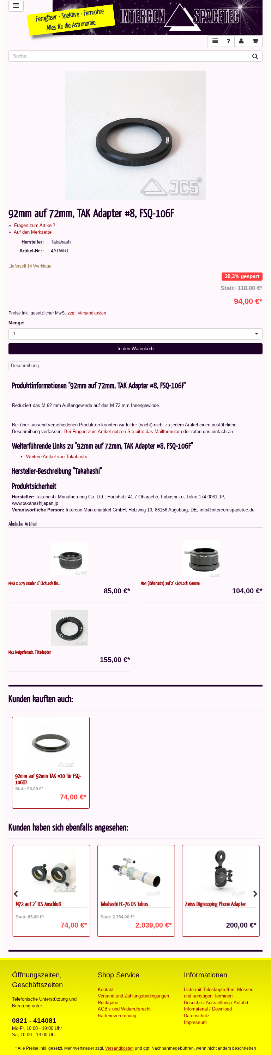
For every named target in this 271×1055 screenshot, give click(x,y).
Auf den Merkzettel (33, 232)
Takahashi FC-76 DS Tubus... (125, 903)
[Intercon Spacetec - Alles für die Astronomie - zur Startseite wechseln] (158, 17)
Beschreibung (25, 365)
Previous (15, 894)
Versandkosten (119, 1048)
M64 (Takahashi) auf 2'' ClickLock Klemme (170, 583)
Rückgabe (108, 1002)
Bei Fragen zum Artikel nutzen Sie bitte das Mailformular (122, 431)
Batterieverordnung (117, 1015)
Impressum (195, 1022)
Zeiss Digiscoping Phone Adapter (215, 903)
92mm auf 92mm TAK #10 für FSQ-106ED (48, 779)
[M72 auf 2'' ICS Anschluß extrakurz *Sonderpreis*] (51, 871)
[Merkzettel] (214, 41)
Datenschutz (197, 1015)
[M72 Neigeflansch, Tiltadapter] (69, 627)
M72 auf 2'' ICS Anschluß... (39, 903)
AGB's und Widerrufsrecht (124, 1009)
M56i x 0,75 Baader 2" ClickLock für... (34, 583)
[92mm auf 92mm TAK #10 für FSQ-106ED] (51, 743)
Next (255, 894)
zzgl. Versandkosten (87, 313)
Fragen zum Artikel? (34, 225)
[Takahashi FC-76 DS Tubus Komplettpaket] (135, 871)
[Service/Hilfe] (228, 41)
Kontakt (106, 989)
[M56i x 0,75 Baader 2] (69, 558)
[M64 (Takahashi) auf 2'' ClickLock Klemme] (202, 558)
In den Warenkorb (135, 348)
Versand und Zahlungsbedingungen (133, 996)
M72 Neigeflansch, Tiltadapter (29, 652)
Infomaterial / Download (208, 1009)
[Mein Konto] (241, 41)
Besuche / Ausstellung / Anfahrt (216, 1002)
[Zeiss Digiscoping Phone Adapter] (220, 871)
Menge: (16, 322)
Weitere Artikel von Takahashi (56, 456)
